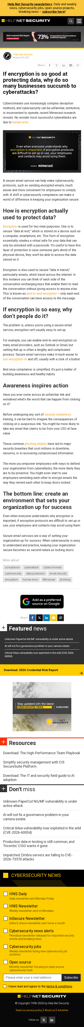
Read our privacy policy (29, 1010)
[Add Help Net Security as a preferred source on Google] (77, 65)
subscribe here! (53, 12)
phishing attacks (36, 444)
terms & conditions (59, 986)
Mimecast (49, 579)
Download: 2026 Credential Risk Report (31, 670)
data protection (35, 573)
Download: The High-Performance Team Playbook (41, 753)
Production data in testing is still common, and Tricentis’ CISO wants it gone (38, 844)
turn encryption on (15, 359)
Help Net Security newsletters (30, 4)
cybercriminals (52, 567)
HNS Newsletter (23, 906)
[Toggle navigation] (79, 21)
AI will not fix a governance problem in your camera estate (37, 645)
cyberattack (31, 567)
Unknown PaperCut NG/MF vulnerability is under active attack (39, 639)
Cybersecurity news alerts (31, 930)
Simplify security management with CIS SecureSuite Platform (33, 764)
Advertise (62, 1010)
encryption (11, 579)
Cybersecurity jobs (25, 946)
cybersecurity (13, 573)
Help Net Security (23, 54)
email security (58, 573)
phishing (65, 579)
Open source (20, 962)
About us (50, 1010)
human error (20, 122)
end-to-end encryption (42, 293)
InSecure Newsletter (27, 918)
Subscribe (71, 977)
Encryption (10, 226)
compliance (12, 567)
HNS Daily (18, 893)
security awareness (58, 414)
